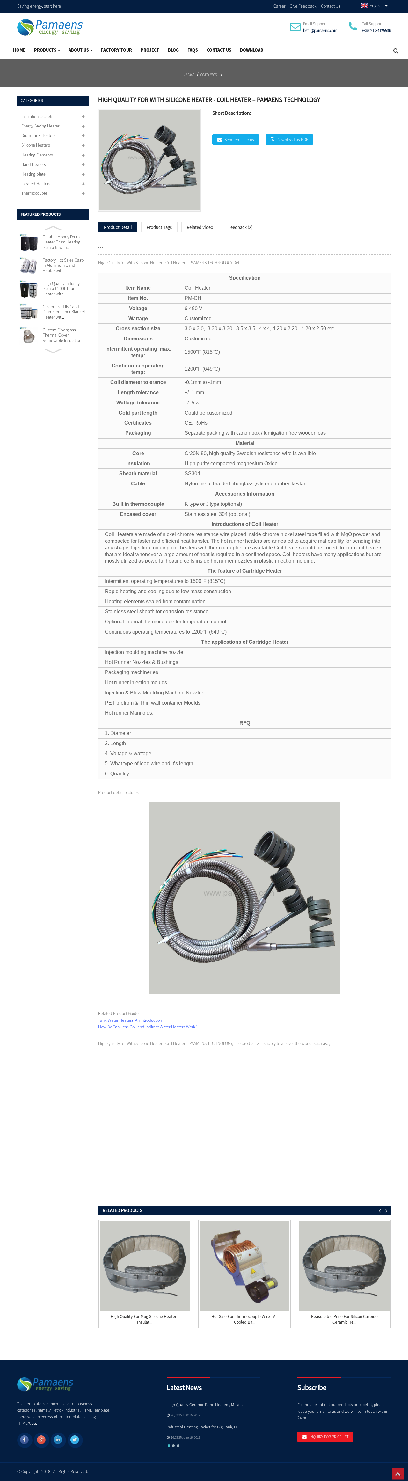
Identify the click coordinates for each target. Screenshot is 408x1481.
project (150, 50)
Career (279, 6)
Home (19, 50)
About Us (79, 50)
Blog (173, 50)
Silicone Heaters (35, 145)
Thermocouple (34, 193)
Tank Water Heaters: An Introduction (130, 1020)
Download (251, 50)
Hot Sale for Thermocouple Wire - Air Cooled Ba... (244, 1319)
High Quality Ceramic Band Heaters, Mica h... (206, 1404)
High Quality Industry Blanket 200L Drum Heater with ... (61, 288)
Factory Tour (116, 50)
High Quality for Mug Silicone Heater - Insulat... (145, 1319)
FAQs (192, 50)
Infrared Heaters (35, 183)
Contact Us (330, 6)
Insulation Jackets (37, 116)
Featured (208, 74)
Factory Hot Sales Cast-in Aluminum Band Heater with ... (63, 265)
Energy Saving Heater (40, 126)
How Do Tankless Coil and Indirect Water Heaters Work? (147, 1027)
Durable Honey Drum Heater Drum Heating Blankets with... (61, 242)
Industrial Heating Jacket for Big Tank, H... (203, 1427)
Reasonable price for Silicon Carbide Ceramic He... (344, 1319)
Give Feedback (303, 6)
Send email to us (239, 139)
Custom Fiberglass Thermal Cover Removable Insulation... (63, 335)
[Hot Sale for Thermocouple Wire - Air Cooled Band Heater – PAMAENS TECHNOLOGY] (245, 1266)
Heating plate (33, 174)
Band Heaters (33, 164)
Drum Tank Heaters (38, 135)
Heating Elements (37, 155)
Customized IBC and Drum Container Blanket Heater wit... (64, 312)
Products (45, 50)
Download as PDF (292, 139)
